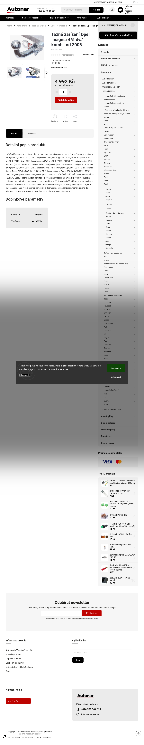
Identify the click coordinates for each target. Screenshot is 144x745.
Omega (108, 245)
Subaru (107, 309)
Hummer (107, 351)
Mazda (106, 117)
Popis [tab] (14, 133)
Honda (106, 288)
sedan (109, 208)
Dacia (106, 271)
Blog (8, 671)
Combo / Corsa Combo (114, 213)
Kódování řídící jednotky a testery (117, 114)
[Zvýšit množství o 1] (70, 92)
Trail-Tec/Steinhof (111, 142)
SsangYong (108, 267)
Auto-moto (106, 72)
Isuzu (106, 274)
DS (105, 397)
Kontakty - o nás (13, 654)
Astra (107, 196)
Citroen (107, 163)
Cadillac (107, 348)
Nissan (107, 159)
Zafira (107, 223)
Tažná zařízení (108, 91)
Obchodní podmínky (15, 663)
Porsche (107, 302)
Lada (106, 355)
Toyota (106, 174)
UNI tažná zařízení (111, 390)
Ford (105, 177)
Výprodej (105, 52)
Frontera (108, 234)
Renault (107, 145)
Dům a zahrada (108, 423)
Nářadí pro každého (110, 58)
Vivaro (108, 192)
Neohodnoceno (68, 55)
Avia (105, 341)
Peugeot (107, 306)
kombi (109, 204)
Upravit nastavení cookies (30, 734)
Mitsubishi (108, 167)
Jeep (106, 121)
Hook (106, 149)
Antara (108, 238)
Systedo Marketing (44, 738)
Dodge (106, 320)
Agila (107, 241)
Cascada (109, 248)
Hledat (96, 10)
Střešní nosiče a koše (111, 409)
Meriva (108, 216)
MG (105, 394)
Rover (106, 404)
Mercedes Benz (110, 170)
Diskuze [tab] (32, 133)
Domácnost (106, 436)
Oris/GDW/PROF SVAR (113, 128)
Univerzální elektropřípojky (114, 96)
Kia (105, 256)
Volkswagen (109, 135)
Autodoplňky (108, 79)
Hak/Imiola (108, 138)
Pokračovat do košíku (121, 35)
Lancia (106, 316)
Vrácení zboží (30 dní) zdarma (19, 667)
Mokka (108, 189)
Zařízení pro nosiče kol (113, 253)
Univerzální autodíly (111, 87)
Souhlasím (116, 368)
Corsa (107, 227)
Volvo (106, 292)
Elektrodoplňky (108, 429)
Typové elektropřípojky (113, 295)
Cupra (106, 401)
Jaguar (107, 337)
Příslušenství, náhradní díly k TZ (117, 110)
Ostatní (107, 387)
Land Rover (108, 278)
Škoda (106, 107)
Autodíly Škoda (109, 83)
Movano (108, 220)
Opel (106, 184)
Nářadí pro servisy (109, 65)
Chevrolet (108, 330)
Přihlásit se (91, 613)
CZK (134, 2)
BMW (106, 156)
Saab (106, 359)
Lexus (106, 131)
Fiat (105, 327)
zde (66, 369)
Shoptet (17, 738)
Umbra (106, 260)
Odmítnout (116, 377)
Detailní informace (59, 67)
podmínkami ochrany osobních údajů (85, 619)
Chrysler (107, 313)
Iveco (106, 181)
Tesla (106, 299)
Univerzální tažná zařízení (114, 103)
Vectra (108, 231)
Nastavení (24, 375)
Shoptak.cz (31, 738)
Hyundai (107, 152)
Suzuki (106, 285)
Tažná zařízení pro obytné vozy (116, 264)
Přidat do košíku (66, 100)
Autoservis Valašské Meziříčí (108, 2)
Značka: (88, 55)
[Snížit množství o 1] (57, 92)
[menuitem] (12, 18)
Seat (106, 281)
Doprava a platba (13, 658)
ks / (13, 701)
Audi (105, 124)
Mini (105, 334)
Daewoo (107, 344)
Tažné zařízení (109, 100)
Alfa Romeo (108, 323)
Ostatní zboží (107, 443)
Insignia (108, 200)
